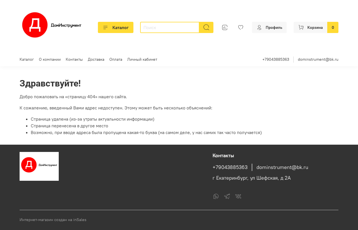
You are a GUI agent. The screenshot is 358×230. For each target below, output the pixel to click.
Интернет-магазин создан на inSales (53, 219)
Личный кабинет (142, 59)
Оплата (115, 59)
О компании (50, 59)
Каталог (120, 27)
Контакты (74, 59)
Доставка (96, 59)
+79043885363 (275, 59)
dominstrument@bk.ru (318, 59)
